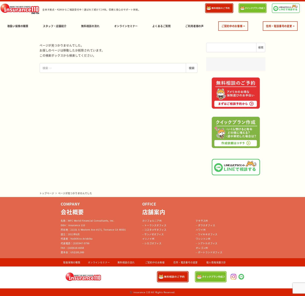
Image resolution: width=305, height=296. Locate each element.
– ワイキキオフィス (206, 234)
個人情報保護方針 (216, 262)
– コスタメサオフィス (154, 229)
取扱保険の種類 (71, 262)
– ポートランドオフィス (209, 252)
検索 (192, 68)
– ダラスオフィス (205, 225)
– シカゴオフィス (152, 243)
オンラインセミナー (99, 262)
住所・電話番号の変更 (185, 262)
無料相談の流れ (126, 262)
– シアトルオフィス (206, 243)
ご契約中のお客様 (155, 262)
